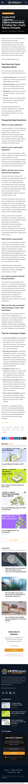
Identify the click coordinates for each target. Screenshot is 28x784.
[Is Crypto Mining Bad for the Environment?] (14, 521)
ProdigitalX (4, 777)
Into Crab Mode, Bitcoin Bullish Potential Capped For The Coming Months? (15, 618)
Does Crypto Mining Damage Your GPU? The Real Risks (19, 721)
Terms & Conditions (16, 770)
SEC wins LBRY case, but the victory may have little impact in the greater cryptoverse (15, 594)
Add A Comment (14, 540)
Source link (5, 422)
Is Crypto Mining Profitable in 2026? (13, 464)
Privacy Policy (14, 655)
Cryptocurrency (6, 429)
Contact (6, 770)
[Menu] (3, 2)
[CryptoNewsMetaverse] (15, 2)
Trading (4, 432)
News (13, 429)
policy (21, 757)
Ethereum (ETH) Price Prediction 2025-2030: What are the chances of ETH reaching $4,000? (15, 570)
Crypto (22, 427)
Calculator (9, 427)
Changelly (16, 427)
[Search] (25, 2)
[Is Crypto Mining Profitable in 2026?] (14, 455)
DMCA (18, 772)
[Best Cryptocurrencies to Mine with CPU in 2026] (14, 476)
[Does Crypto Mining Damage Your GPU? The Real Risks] (14, 499)
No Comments (13, 31)
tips (22, 429)
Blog (3, 427)
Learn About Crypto (8, 13)
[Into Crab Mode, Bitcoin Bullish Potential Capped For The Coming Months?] (14, 608)
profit (18, 429)
